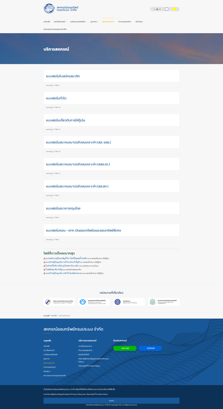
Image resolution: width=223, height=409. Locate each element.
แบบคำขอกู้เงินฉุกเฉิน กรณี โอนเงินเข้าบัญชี (62, 262)
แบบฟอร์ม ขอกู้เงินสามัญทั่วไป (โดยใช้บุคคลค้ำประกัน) (66, 258)
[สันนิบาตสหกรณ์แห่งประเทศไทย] (59, 301)
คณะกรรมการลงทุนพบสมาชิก (55, 29)
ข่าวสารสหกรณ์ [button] (124, 21)
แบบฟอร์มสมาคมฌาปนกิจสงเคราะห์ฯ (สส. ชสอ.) (78, 142)
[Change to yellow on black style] (174, 9)
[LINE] (178, 21)
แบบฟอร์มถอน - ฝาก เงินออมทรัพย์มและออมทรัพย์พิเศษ (83, 230)
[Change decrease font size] (154, 9)
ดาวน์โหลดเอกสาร (85, 346)
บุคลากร (47, 358)
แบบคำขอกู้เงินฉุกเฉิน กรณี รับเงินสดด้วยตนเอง (64, 273)
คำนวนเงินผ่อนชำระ (85, 350)
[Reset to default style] (170, 9)
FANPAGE (150, 348)
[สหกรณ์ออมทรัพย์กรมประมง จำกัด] (61, 8)
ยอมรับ (111, 401)
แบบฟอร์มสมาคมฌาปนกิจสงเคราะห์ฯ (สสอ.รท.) (78, 164)
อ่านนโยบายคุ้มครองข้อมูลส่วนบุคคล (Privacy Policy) (63, 394)
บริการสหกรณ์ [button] (107, 21)
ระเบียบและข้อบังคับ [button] (77, 21)
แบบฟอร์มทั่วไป (56, 98)
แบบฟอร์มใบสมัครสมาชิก (63, 76)
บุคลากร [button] (93, 21)
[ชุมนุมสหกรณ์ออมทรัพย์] (94, 301)
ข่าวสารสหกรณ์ (49, 367)
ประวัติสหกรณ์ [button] (59, 21)
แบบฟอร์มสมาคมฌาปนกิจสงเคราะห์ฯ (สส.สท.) (77, 186)
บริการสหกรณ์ (49, 363)
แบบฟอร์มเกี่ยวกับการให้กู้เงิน (65, 120)
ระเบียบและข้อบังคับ (51, 354)
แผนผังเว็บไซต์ (83, 354)
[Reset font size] (157, 9)
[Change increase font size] (160, 9)
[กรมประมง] (129, 301)
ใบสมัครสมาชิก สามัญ (54, 269)
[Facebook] (173, 21)
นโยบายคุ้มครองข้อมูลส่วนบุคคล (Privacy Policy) (93, 360)
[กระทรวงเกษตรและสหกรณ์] (163, 301)
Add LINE (125, 348)
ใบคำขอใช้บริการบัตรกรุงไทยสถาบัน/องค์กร (62, 266)
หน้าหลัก (47, 21)
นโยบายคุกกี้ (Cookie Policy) (89, 365)
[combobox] (166, 21)
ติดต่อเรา (139, 21)
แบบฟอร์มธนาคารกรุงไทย (63, 208)
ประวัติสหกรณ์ (49, 350)
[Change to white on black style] (166, 9)
